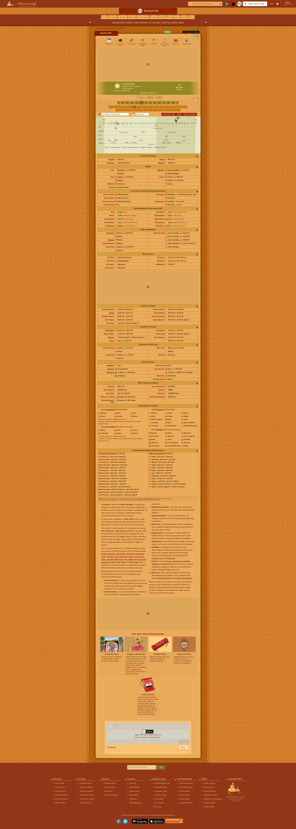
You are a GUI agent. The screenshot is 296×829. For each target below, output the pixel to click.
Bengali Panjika (209, 803)
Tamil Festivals (184, 799)
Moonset (161, 163)
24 (146, 110)
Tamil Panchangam (186, 783)
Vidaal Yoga (152, 93)
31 (178, 110)
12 (162, 107)
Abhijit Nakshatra (135, 803)
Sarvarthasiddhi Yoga (162, 783)
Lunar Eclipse (60, 787)
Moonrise (110, 163)
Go (161, 767)
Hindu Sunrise (209, 787)
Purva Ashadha (173, 170)
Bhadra (104, 554)
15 (176, 107)
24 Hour (150, 97)
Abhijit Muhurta (157, 533)
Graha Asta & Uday (87, 795)
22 (136, 110)
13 (166, 107)
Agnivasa (110, 369)
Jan (122, 103)
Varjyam (111, 337)
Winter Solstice (60, 803)
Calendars (122, 17)
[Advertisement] (148, 64)
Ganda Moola (134, 787)
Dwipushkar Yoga (160, 791)
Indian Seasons (209, 783)
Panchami (121, 170)
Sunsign (111, 240)
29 (169, 110)
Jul (150, 103)
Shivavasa (110, 372)
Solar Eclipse (59, 783)
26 (155, 110)
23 (141, 110)
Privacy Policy (236, 801)
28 (164, 110)
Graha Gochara (85, 803)
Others (191, 17)
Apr (136, 103)
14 (171, 107)
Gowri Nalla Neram (186, 787)
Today (179, 114)
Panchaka (111, 554)
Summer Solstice (61, 795)
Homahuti (110, 365)
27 (160, 110)
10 (153, 107)
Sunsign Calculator (211, 795)
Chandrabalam (110, 410)
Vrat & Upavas (143, 17)
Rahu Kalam (109, 330)
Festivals (154, 17)
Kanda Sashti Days (186, 803)
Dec (173, 103)
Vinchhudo (130, 554)
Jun (146, 103)
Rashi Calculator (210, 791)
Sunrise (111, 159)
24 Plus (159, 97)
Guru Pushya (159, 803)
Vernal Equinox (60, 791)
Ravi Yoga (143, 93)
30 (173, 110)
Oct (164, 103)
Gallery (184, 17)
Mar (132, 103)
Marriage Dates (110, 783)
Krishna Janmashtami (183, 578)
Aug (154, 103)
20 (127, 110)
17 (185, 107)
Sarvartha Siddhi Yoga (114, 559)
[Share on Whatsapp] (167, 32)
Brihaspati (171, 558)
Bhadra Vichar (134, 791)
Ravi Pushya (158, 799)
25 (150, 110)
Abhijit (111, 313)
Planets (170, 17)
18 (118, 110)
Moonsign (110, 233)
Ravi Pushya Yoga (126, 557)
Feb (127, 103)
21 (132, 110)
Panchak (132, 783)
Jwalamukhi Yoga (108, 562)
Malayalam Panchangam (213, 799)
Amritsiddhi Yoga (160, 787)
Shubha (120, 180)
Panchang (112, 17)
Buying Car (109, 791)
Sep (159, 103)
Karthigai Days (184, 795)
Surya (161, 558)
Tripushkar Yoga (112, 557)
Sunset (161, 159)
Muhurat (132, 17)
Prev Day (167, 114)
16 (180, 107)
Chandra (155, 558)
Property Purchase (111, 795)
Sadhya (120, 177)
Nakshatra (160, 170)
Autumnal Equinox (61, 799)
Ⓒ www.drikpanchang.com (236, 798)
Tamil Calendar (184, 791)
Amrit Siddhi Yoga (130, 559)
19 (122, 110)
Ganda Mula (120, 554)
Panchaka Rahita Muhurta (107, 453)
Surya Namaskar (174, 561)
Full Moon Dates (86, 783)
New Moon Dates (86, 787)
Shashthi (120, 173)
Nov (168, 103)
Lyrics (177, 17)
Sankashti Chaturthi (164, 578)
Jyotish (162, 17)
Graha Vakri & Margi (87, 799)
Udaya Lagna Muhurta (157, 453)
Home (104, 17)
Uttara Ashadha (173, 173)
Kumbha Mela (209, 807)
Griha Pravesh (110, 787)
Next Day (191, 114)
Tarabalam (159, 410)
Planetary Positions (87, 791)
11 (157, 107)
